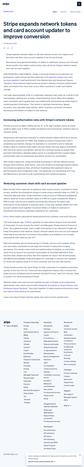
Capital (26, 338)
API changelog (49, 439)
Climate (26, 344)
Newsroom (9, 11)
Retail (46, 398)
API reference (49, 433)
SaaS (46, 363)
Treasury (27, 402)
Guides (66, 326)
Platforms (47, 359)
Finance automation (51, 344)
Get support (68, 394)
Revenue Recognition (32, 390)
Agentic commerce (51, 332)
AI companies (49, 366)
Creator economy (50, 369)
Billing (26, 335)
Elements (27, 356)
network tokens (56, 77)
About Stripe (75, 12)
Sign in (66, 405)
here (66, 297)
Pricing (26, 326)
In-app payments (50, 350)
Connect (27, 347)
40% (28, 95)
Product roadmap (70, 373)
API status (48, 436)
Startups (47, 329)
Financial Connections (32, 359)
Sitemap (67, 358)
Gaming (47, 372)
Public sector (49, 395)
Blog (65, 332)
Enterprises (48, 326)
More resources (70, 364)
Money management (51, 356)
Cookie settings (70, 361)
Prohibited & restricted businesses (68, 349)
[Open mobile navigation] (79, 4)
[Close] (79, 455)
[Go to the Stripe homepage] (6, 322)
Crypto (26, 350)
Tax (25, 396)
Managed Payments (31, 375)
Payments (27, 381)
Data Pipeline (29, 353)
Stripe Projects (49, 445)
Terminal (27, 399)
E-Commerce (49, 338)
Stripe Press (68, 382)
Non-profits (48, 389)
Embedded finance (51, 341)
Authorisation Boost (31, 332)
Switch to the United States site (40, 461)
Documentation (50, 430)
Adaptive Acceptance (49, 285)
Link (25, 372)
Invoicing (27, 366)
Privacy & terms (70, 344)
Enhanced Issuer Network (15, 288)
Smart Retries (66, 285)
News (55, 12)
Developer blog (49, 448)
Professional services (52, 392)
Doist (6, 216)
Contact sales (69, 385)
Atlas (26, 329)
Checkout (27, 341)
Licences (67, 355)
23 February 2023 (10, 43)
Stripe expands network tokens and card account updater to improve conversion (40, 30)
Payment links (29, 378)
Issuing (26, 369)
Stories (63, 12)
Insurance (47, 380)
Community (68, 335)
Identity (27, 363)
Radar (26, 387)
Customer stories (70, 329)
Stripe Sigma (28, 393)
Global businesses (51, 347)
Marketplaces (49, 353)
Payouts (27, 384)
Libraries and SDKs (51, 442)
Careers (67, 376)
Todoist (28, 222)
